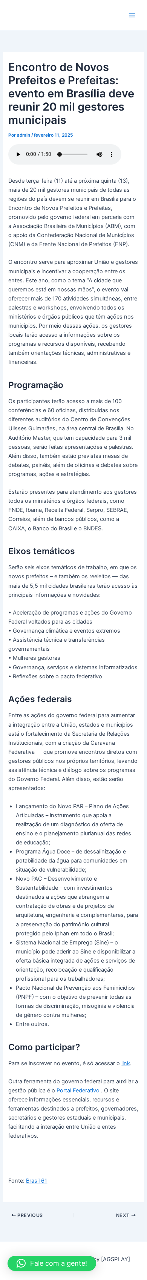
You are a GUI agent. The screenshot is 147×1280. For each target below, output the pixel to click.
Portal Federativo (77, 1090)
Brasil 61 (36, 1180)
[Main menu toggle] (131, 14)
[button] (52, 1263)
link (125, 1063)
